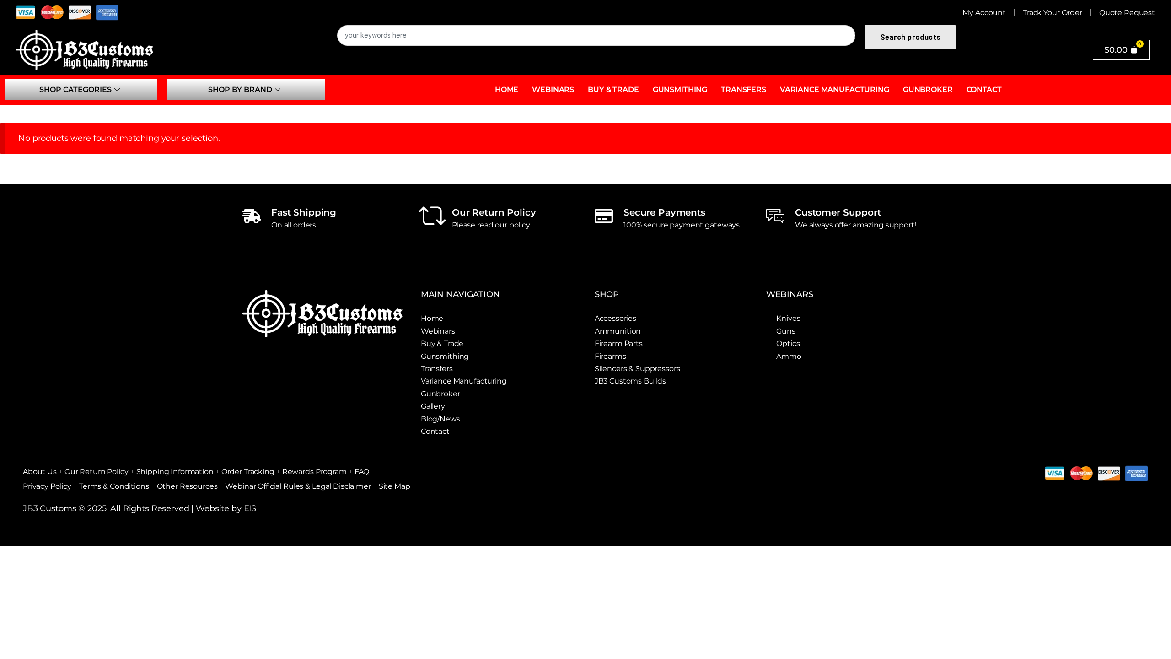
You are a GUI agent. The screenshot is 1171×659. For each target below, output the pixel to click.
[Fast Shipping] (251, 216)
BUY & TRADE (613, 89)
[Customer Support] (775, 216)
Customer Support (838, 212)
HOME (506, 89)
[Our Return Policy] (432, 216)
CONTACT (984, 89)
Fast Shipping (303, 212)
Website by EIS (226, 508)
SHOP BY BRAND (240, 89)
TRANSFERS (743, 89)
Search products (910, 37)
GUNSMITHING (680, 89)
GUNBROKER (928, 89)
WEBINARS (553, 89)
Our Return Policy (494, 212)
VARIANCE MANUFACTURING (834, 89)
